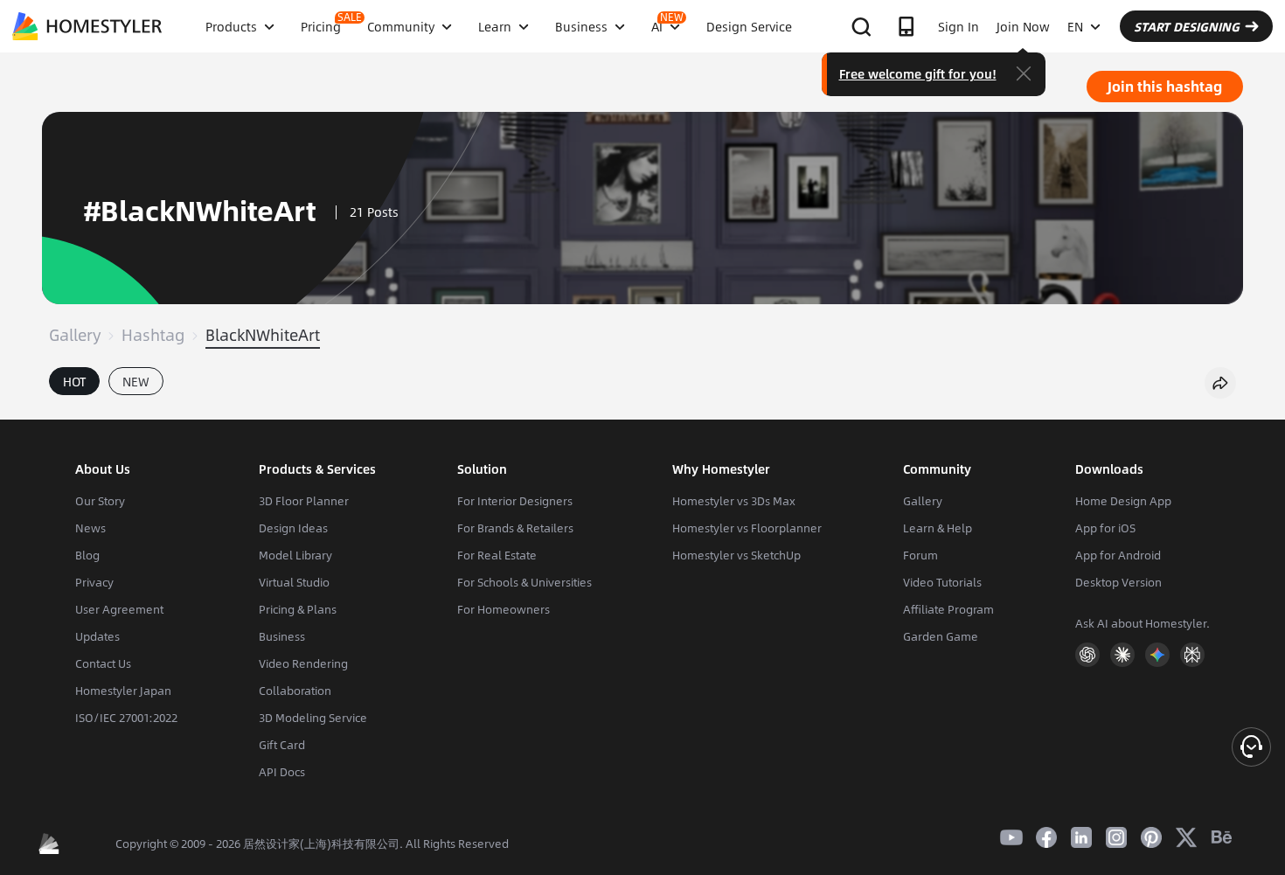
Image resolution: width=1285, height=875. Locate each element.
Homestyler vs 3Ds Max (733, 501)
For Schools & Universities (524, 582)
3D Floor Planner (304, 501)
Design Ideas (293, 528)
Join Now (1023, 26)
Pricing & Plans (298, 609)
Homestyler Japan (123, 690)
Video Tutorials (942, 582)
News (90, 528)
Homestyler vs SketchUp (736, 555)
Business (282, 636)
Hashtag (153, 335)
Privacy (94, 582)
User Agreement (119, 609)
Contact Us (103, 663)
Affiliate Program (948, 609)
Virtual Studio (294, 582)
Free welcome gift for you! (918, 73)
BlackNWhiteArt (262, 335)
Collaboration (295, 690)
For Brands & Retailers (515, 528)
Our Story (100, 501)
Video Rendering (303, 663)
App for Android (1118, 555)
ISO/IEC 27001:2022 (126, 717)
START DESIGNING (1187, 26)
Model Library (295, 555)
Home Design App (1123, 501)
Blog (87, 555)
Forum (920, 555)
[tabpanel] (642, 411)
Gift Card (282, 744)
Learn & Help (937, 528)
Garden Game (940, 636)
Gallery (75, 335)
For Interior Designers (515, 501)
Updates (97, 636)
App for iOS (1105, 528)
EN (1075, 26)
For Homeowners (503, 609)
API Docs (282, 772)
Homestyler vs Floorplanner (747, 528)
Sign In (958, 26)
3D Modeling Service (313, 717)
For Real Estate (497, 555)
